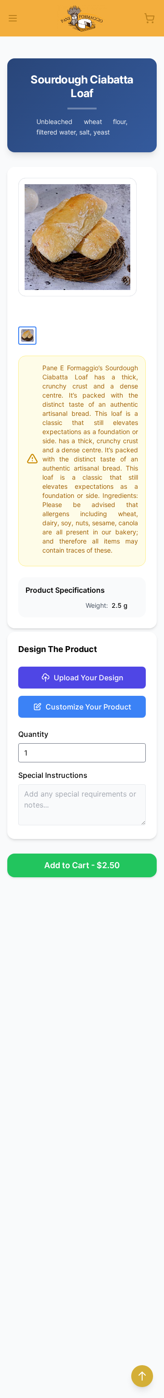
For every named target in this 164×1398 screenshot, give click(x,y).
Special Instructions (52, 775)
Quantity (33, 734)
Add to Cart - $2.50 (82, 865)
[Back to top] (142, 1376)
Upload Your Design (88, 677)
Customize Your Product (88, 706)
